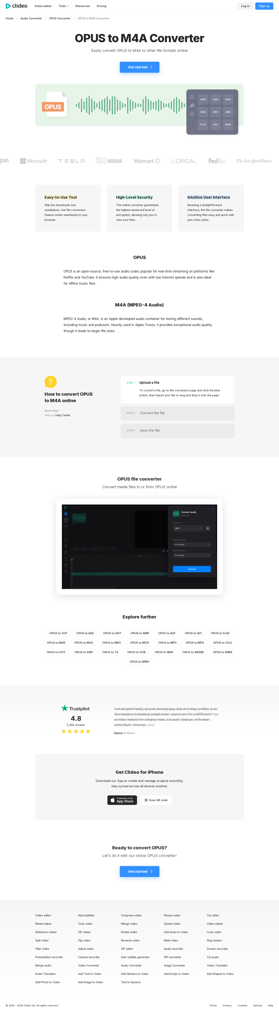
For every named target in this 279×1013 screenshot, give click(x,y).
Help (270, 1005)
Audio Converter (31, 18)
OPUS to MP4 (195, 642)
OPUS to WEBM (193, 652)
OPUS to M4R (56, 642)
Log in (245, 6)
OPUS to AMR (140, 633)
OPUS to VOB (136, 652)
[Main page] (18, 6)
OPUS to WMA (222, 652)
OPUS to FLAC (220, 633)
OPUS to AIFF (112, 633)
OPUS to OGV (56, 652)
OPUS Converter (59, 18)
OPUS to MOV (139, 642)
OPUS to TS (110, 652)
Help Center (63, 415)
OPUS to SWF (84, 652)
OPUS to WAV (164, 652)
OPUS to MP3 (167, 642)
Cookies (242, 1005)
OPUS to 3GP (58, 633)
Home (9, 18)
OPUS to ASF (167, 633)
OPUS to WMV (139, 661)
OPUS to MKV (111, 642)
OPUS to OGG (222, 642)
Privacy (227, 1005)
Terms (213, 1005)
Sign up (264, 6)
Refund (257, 1005)
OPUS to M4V (83, 642)
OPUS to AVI (193, 633)
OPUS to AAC (85, 633)
